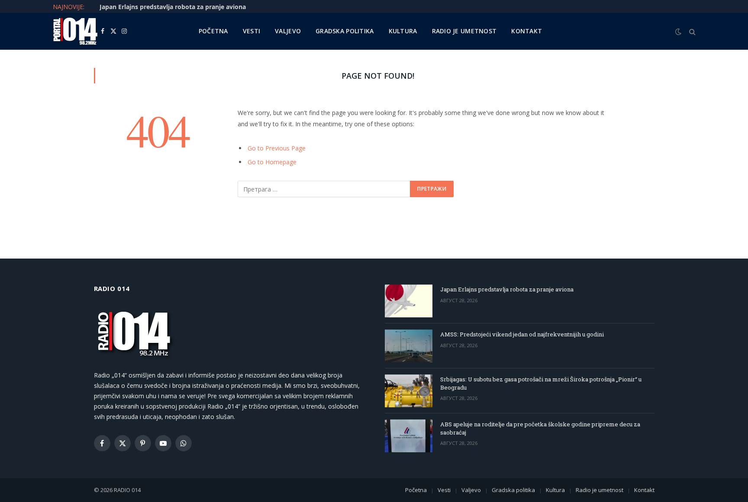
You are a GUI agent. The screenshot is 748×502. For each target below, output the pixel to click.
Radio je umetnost (464, 31)
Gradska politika (345, 31)
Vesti (251, 31)
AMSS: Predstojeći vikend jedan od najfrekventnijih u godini (522, 334)
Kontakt (526, 31)
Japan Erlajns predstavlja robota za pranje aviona (173, 7)
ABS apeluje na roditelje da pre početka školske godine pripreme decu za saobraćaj (540, 428)
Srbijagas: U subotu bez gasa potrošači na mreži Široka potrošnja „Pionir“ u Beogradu (541, 383)
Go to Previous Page (277, 148)
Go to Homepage (272, 162)
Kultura (403, 31)
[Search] (691, 31)
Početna (213, 31)
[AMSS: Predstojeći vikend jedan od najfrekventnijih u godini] (408, 345)
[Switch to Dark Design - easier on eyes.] (678, 31)
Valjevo (288, 31)
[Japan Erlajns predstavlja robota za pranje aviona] (408, 301)
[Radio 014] (75, 31)
